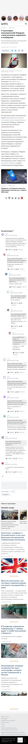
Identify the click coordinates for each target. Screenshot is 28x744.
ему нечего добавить (8, 163)
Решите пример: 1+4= (7, 491)
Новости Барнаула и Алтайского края (9, 729)
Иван (6, 233)
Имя (3, 476)
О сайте (3, 726)
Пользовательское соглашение (8, 720)
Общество (12, 27)
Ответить (20, 249)
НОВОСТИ (3, 27)
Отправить (5, 494)
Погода (2, 724)
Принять (20, 740)
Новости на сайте (5, 716)
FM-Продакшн (4, 718)
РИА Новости (13, 82)
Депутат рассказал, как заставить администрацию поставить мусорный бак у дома (13, 584)
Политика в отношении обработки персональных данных (13, 734)
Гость (8, 253)
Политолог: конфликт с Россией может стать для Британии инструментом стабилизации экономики (13, 536)
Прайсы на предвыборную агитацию (9, 728)
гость (12, 309)
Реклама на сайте (5, 722)
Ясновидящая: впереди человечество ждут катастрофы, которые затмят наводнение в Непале (12, 670)
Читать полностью (14, 576)
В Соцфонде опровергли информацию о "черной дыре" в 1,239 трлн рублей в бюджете (13, 629)
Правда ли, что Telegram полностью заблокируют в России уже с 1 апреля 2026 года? (13, 190)
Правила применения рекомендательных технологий (13, 732)
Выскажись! (6, 50)
